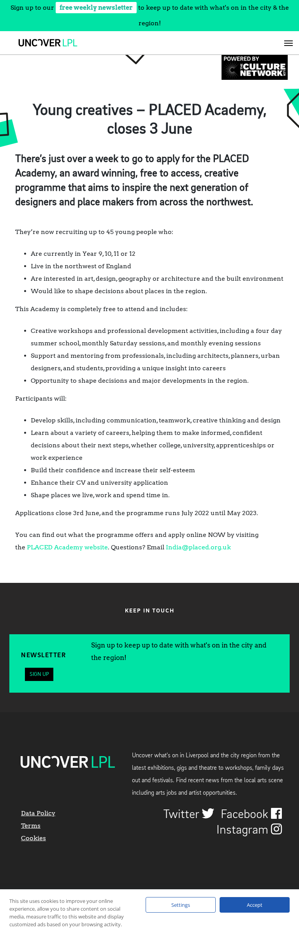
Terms (30, 825)
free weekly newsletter (96, 7)
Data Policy (38, 813)
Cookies (33, 838)
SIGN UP (39, 674)
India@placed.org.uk (198, 547)
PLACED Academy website (67, 547)
